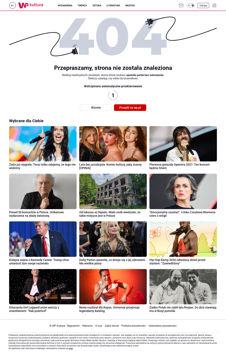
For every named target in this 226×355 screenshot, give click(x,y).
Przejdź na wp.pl (130, 107)
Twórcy (82, 5)
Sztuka (96, 5)
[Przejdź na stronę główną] (12, 7)
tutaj (71, 348)
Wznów (96, 107)
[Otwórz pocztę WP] (181, 5)
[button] (190, 5)
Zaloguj (203, 5)
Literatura (113, 5)
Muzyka (130, 5)
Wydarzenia (65, 5)
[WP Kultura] (38, 5)
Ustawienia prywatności (162, 325)
